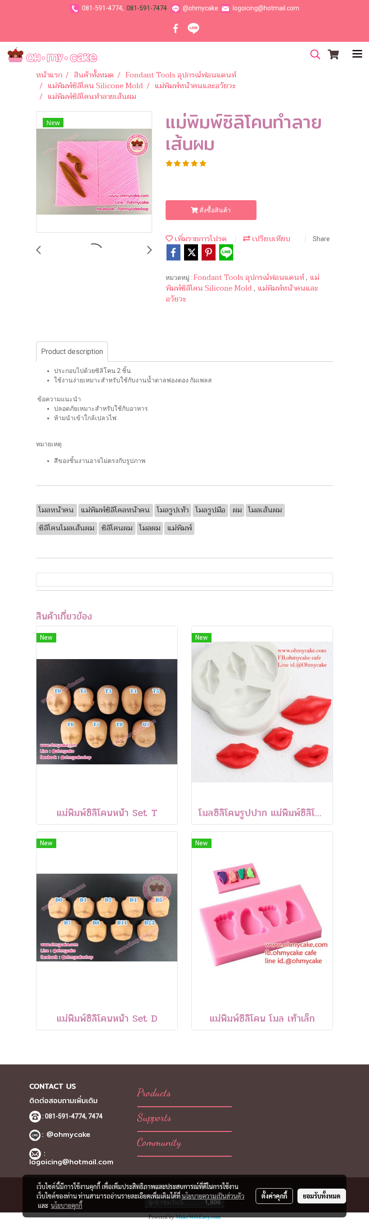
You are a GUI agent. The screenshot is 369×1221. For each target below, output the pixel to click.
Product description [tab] (72, 351)
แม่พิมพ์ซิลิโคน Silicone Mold (242, 283)
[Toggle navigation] (357, 54)
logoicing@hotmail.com (266, 8)
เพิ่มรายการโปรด (200, 239)
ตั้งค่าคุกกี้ (274, 1196)
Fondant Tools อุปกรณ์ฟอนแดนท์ (250, 277)
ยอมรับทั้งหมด (322, 1196)
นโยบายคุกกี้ (66, 1205)
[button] (312, 54)
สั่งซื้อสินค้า (214, 210)
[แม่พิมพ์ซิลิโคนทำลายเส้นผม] (94, 172)
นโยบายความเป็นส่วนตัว (213, 1196)
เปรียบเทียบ (270, 239)
